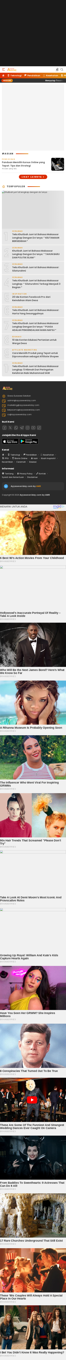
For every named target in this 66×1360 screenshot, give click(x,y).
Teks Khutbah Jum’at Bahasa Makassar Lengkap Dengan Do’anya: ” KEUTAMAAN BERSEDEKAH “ (35, 238)
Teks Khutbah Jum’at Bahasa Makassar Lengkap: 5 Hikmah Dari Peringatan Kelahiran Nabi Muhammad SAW (35, 370)
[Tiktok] (39, 427)
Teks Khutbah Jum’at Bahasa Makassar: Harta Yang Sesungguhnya (35, 312)
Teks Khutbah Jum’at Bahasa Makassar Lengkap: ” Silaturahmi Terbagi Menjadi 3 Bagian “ (36, 284)
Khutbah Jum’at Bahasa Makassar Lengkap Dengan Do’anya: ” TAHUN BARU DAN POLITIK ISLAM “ (36, 254)
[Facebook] (4, 427)
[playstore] (28, 443)
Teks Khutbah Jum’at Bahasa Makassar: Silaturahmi (35, 269)
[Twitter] (10, 427)
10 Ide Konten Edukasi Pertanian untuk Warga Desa (34, 341)
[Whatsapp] (16, 427)
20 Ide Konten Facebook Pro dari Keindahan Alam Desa (31, 298)
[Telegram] (21, 427)
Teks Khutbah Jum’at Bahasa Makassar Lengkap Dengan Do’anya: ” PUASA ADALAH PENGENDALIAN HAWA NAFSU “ (35, 327)
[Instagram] (27, 427)
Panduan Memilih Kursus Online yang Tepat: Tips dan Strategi (23, 164)
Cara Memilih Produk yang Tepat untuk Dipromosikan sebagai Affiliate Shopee (35, 354)
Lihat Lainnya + (33, 176)
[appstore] (10, 443)
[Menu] (3, 69)
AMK (38, 486)
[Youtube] (33, 427)
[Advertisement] (33, 33)
